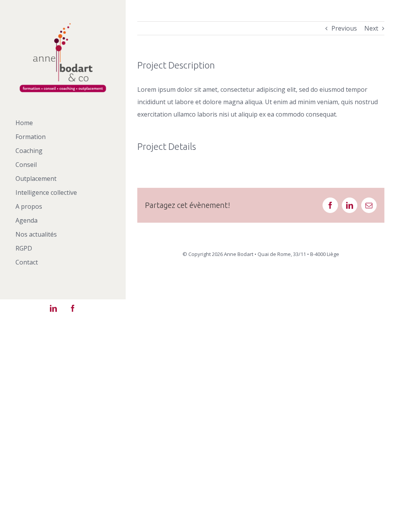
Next (371, 28)
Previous (344, 28)
